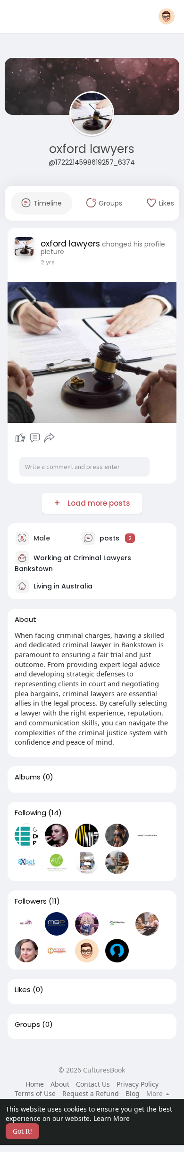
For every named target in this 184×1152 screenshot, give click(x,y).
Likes (23, 989)
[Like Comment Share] (35, 438)
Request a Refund (90, 1093)
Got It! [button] (22, 1131)
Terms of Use (35, 1093)
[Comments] (35, 438)
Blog (132, 1093)
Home (34, 1084)
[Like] (20, 438)
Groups (27, 1024)
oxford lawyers (91, 149)
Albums (28, 777)
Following (30, 813)
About (59, 1084)
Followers (31, 901)
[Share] (49, 438)
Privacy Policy (138, 1084)
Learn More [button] (111, 1118)
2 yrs (48, 262)
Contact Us (93, 1084)
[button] (166, 16)
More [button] (155, 1093)
